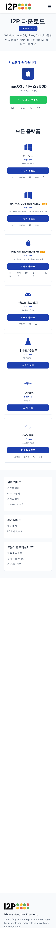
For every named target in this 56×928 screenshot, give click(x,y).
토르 (22, 108)
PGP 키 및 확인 (15, 531)
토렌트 (22, 177)
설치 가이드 (28, 365)
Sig (38, 107)
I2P (12, 108)
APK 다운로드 (28, 317)
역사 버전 (12, 526)
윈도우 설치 (13, 488)
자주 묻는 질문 (14, 553)
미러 (14, 177)
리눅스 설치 (13, 498)
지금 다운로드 (30, 99)
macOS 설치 (13, 493)
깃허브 (27, 456)
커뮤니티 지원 (14, 563)
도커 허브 (28, 407)
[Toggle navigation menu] (49, 6)
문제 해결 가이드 (15, 558)
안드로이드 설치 (15, 504)
